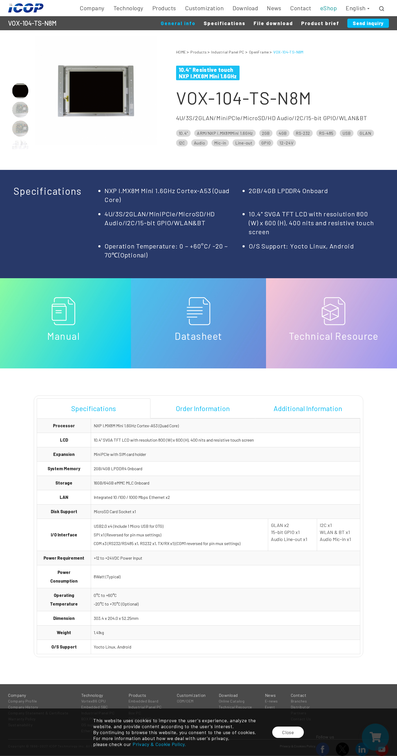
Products (198, 52)
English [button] (356, 7)
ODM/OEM (185, 701)
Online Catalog (231, 701)
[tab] (93, 408)
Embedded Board (144, 701)
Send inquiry (368, 23)
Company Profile (22, 701)
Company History (23, 707)
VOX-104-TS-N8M (288, 52)
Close (288, 732)
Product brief (320, 23)
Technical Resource (235, 707)
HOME (181, 52)
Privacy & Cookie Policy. (159, 744)
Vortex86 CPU (93, 701)
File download (273, 23)
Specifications (224, 23)
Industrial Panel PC (227, 52)
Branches (299, 701)
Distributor (300, 707)
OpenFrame (259, 52)
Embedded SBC (94, 707)
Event (270, 707)
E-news (271, 701)
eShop (328, 7)
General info (178, 23)
